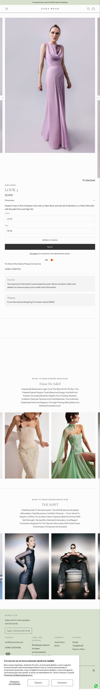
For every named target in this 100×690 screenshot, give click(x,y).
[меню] (6, 8)
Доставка (33, 253)
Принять (38, 682)
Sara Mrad (10, 185)
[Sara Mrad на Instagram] (94, 670)
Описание (9, 200)
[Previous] (2, 97)
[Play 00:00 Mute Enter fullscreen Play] (50, 98)
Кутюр (75, 642)
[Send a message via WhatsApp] (96, 686)
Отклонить (62, 682)
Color (7, 213)
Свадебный (78, 645)
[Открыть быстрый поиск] (88, 8)
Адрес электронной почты (17, 628)
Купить (50, 247)
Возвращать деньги (41, 645)
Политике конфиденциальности (18, 675)
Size (6, 225)
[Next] (97, 97)
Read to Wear (79, 649)
